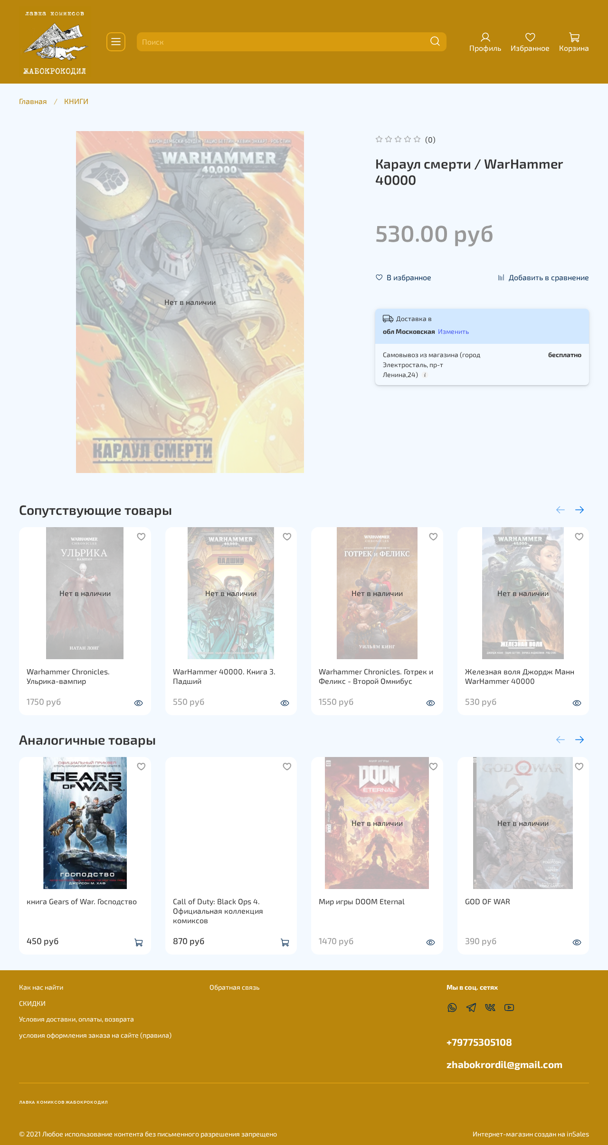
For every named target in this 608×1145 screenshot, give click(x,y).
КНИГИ (76, 100)
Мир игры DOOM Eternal (362, 901)
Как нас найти (41, 987)
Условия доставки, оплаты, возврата (76, 1019)
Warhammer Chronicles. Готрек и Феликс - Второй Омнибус (376, 675)
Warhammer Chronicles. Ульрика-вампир (68, 675)
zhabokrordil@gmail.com (504, 1064)
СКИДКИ (32, 1003)
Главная (33, 100)
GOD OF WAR (487, 901)
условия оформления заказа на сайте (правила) (95, 1035)
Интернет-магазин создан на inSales (531, 1134)
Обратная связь (234, 987)
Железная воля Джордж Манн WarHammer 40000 (519, 675)
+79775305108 (479, 1042)
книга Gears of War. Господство (82, 901)
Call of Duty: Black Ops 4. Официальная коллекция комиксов (218, 911)
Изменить (453, 331)
